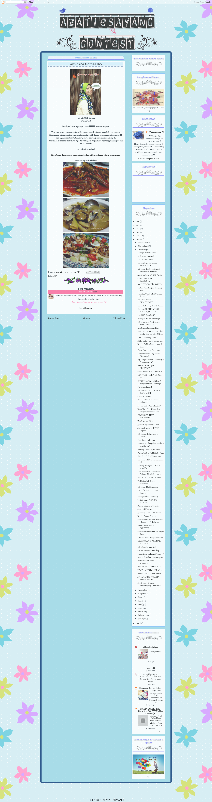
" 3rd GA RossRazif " (146, 315)
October (141, 249)
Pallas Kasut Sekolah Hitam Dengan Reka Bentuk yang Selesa (150, 679)
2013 (138, 232)
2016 (138, 221)
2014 (138, 228)
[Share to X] (92, 272)
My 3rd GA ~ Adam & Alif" (149, 406)
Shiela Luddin (86, 291)
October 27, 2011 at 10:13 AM (95, 302)
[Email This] (87, 272)
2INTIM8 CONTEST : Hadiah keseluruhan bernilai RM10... (150, 333)
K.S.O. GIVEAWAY (145, 259)
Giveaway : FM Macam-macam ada (150, 461)
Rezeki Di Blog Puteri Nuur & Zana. (149, 345)
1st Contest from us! (145, 256)
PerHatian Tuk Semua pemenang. (146, 482)
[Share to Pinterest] (98, 272)
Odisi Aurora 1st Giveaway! (148, 350)
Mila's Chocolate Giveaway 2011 (150, 557)
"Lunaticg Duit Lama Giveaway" (150, 554)
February (142, 615)
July (139, 597)
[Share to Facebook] (95, 272)
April (140, 608)
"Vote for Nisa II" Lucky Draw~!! (147, 492)
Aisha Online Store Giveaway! (150, 341)
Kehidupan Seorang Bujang (150, 688)
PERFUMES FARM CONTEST (146, 527)
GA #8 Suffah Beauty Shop (148, 550)
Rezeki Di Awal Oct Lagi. (147, 506)
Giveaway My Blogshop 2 (147, 487)
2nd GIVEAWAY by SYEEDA (150, 284)
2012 (138, 235)
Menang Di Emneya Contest (149, 449)
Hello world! (150, 668)
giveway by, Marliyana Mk (148, 424)
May (140, 604)
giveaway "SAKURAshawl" (149, 513)
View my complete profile (148, 158)
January (141, 618)
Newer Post (53, 319)
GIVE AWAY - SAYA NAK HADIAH (149, 542)
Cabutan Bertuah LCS (146, 396)
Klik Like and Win (145, 421)
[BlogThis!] (90, 272)
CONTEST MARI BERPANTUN (145, 280)
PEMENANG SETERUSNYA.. (150, 453)
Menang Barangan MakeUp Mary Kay (148, 467)
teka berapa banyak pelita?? (148, 328)
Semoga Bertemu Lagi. (146, 252)
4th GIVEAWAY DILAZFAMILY (145, 301)
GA (55, 276)
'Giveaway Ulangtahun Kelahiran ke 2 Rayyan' (150, 444)
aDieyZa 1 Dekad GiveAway (149, 456)
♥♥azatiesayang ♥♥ (63, 272)
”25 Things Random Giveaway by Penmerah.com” (150, 361)
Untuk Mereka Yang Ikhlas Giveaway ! (148, 355)
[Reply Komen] (77, 302)
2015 (137, 225)
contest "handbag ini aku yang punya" (149, 289)
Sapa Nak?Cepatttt (145, 509)
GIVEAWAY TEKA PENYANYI (145, 416)
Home (86, 319)
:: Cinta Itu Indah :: (150, 647)
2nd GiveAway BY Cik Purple (149, 275)
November (142, 246)
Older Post (119, 319)
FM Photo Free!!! (144, 387)
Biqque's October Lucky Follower (147, 401)
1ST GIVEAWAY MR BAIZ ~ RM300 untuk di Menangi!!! (150, 382)
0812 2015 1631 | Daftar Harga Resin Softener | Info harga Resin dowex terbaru (156, 721)
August (141, 593)
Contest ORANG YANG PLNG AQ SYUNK (148, 310)
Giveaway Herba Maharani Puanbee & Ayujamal (148, 270)
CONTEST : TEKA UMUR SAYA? (149, 376)
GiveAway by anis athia (146, 547)
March (141, 611)
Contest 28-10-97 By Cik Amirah (150, 306)
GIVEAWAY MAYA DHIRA (149, 371)
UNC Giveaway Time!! (147, 337)
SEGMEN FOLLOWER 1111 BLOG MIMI (149, 392)
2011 (137, 239)
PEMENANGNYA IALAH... (149, 570)
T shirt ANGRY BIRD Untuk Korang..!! (149, 295)
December (142, 242)
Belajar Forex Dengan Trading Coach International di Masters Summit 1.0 (156, 696)
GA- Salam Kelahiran (146, 440)
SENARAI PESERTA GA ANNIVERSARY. (148, 578)
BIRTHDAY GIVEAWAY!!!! (149, 477)
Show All (161, 732)
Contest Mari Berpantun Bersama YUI (147, 264)
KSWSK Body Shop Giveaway (150, 537)
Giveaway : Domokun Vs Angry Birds (150, 533)
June (140, 601)
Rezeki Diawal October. (147, 516)
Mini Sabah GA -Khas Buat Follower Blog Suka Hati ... (149, 473)
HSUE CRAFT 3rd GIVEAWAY (145, 367)
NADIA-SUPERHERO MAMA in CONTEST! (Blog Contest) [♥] (150, 711)
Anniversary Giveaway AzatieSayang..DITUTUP (149, 584)
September (143, 590)
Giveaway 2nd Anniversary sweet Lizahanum (148, 323)
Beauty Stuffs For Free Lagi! (148, 318)
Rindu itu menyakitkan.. (156, 650)
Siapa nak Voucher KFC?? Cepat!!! (147, 429)
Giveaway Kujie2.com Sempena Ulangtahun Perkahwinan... (150, 521)
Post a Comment (85, 308)
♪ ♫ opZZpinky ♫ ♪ (150, 674)
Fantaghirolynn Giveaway (147, 496)
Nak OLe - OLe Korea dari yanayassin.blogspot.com (148, 410)
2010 (138, 623)
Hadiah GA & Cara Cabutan (149, 573)
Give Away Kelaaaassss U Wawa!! (147, 435)
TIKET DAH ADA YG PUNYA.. (147, 501)
